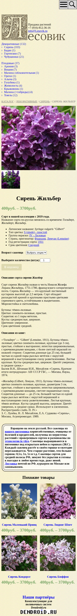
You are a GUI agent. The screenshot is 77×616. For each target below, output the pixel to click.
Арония (9, 66)
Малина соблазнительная (20, 72)
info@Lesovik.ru (37, 30)
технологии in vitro (17, 441)
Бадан (8, 50)
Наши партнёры (39, 597)
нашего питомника (17, 431)
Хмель (8, 95)
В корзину (11, 267)
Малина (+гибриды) (17, 92)
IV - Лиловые (37, 235)
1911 (41, 241)
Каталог (7, 101)
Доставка (11, 463)
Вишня (8, 69)
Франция (40, 238)
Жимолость (11, 85)
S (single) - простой (35, 232)
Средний (33, 245)
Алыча (8, 79)
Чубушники (11, 56)
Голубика (10, 82)
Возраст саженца (12, 252)
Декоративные (26, 101)
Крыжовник (12, 88)
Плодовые (8, 63)
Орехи (8, 75)
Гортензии (10, 53)
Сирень (44, 101)
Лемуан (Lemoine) (58, 238)
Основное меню (62, 6)
